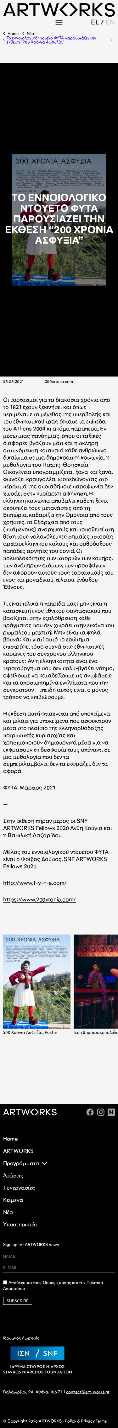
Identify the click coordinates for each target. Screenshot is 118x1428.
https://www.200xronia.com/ (39, 899)
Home (13, 33)
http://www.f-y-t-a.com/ (35, 883)
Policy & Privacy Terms (86, 1421)
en (110, 22)
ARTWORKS (18, 1151)
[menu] (59, 22)
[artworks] (59, 14)
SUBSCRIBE (18, 1301)
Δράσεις (13, 1175)
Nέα (30, 33)
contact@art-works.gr (88, 1392)
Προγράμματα (21, 1163)
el (95, 22)
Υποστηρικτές (20, 1224)
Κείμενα (13, 1200)
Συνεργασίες (19, 1188)
